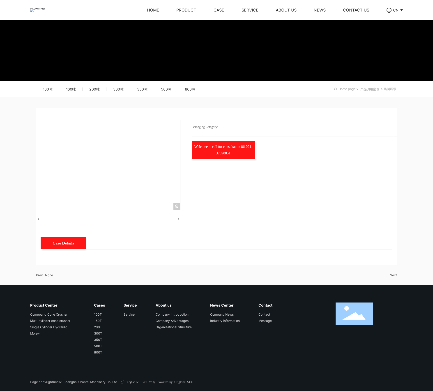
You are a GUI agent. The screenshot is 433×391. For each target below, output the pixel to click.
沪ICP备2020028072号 (138, 382)
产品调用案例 (369, 89)
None (49, 275)
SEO (190, 382)
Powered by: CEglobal (171, 382)
